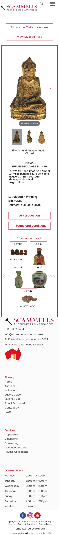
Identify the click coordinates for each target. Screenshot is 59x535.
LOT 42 (28, 298)
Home (8, 381)
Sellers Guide (13, 399)
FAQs (8, 412)
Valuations (11, 390)
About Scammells (16, 403)
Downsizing (11, 443)
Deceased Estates (16, 447)
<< (4, 276)
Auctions (10, 386)
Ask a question (29, 215)
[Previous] (6, 88)
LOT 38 (39, 253)
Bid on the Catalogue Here (29, 27)
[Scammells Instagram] (30, 515)
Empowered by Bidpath (30, 528)
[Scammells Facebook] (23, 515)
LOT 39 (18, 277)
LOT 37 (18, 251)
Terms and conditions (31, 226)
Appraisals (11, 434)
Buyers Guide (13, 394)
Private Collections (16, 452)
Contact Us (12, 407)
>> (54, 276)
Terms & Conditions (27, 524)
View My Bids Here (29, 37)
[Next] (52, 88)
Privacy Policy (45, 524)
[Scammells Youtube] (37, 515)
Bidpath (29, 533)
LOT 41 (39, 277)
